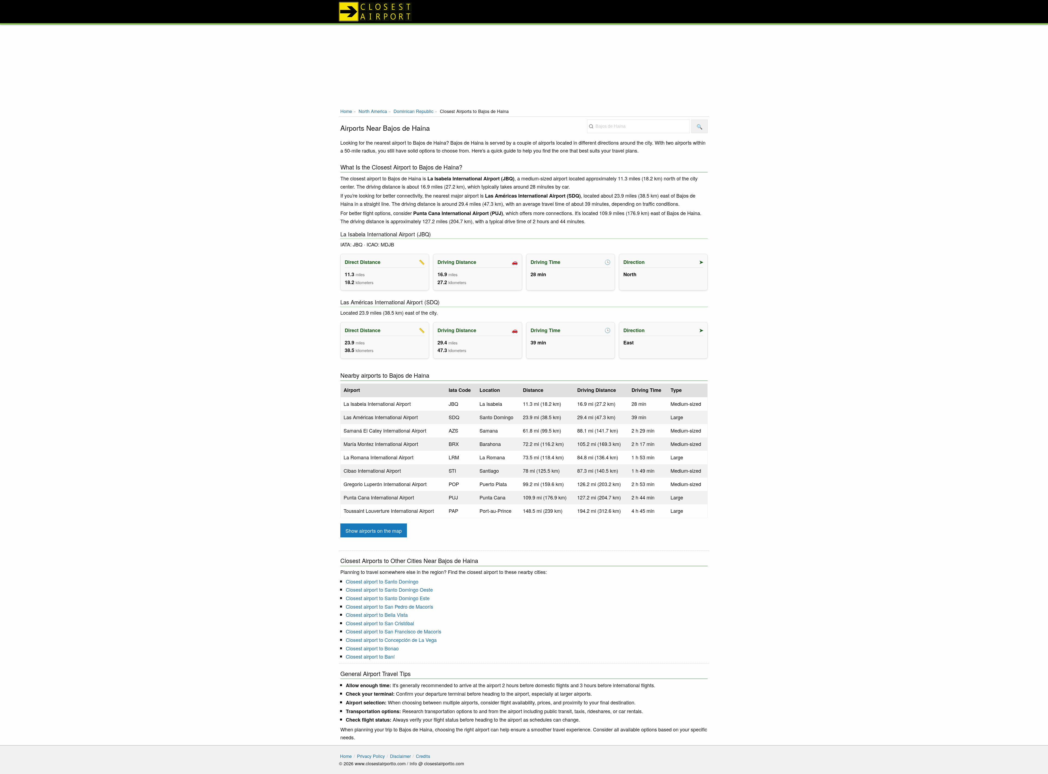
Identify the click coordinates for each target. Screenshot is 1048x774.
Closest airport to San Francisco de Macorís (393, 631)
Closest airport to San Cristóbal (380, 623)
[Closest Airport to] (524, 11)
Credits (423, 756)
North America (373, 111)
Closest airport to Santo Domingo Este (388, 598)
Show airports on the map (374, 530)
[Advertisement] (524, 65)
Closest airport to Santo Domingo (382, 581)
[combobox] (638, 126)
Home (346, 111)
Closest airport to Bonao (372, 648)
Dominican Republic (413, 111)
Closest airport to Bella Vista (377, 614)
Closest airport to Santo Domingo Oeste (389, 589)
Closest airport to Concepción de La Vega (391, 639)
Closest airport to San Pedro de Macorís (389, 606)
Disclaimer (400, 756)
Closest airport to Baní (370, 656)
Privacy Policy (371, 756)
